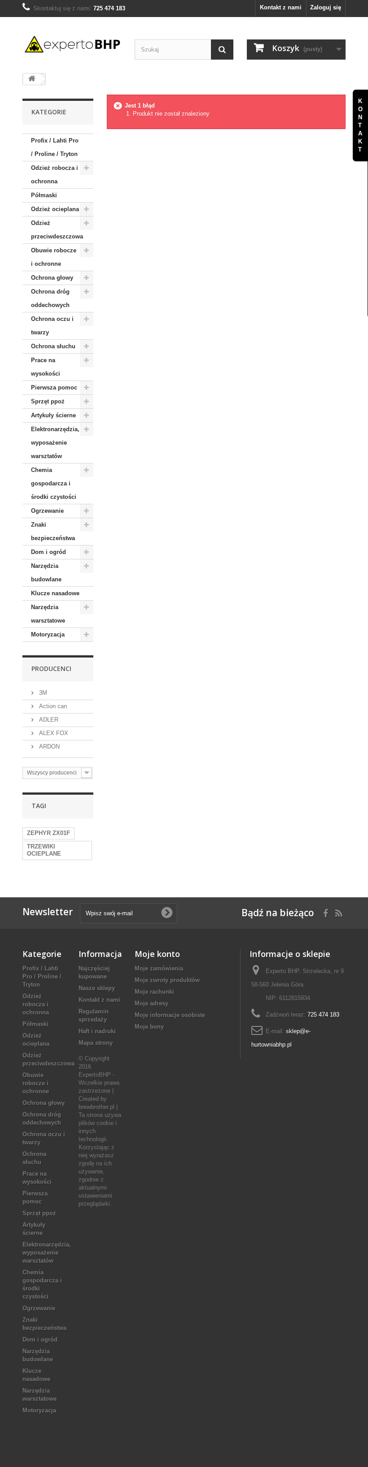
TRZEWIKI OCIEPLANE (44, 850)
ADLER (47, 719)
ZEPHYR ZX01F (48, 833)
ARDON (48, 746)
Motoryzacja (48, 634)
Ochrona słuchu (53, 346)
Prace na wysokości (45, 367)
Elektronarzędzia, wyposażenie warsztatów (55, 442)
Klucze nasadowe (55, 593)
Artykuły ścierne (53, 415)
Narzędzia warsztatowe (48, 614)
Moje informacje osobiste (170, 1015)
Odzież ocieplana (55, 209)
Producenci (51, 668)
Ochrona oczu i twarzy (52, 326)
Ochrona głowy (52, 277)
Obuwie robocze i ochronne (53, 257)
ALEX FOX (52, 733)
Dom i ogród (48, 552)
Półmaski (44, 195)
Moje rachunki (154, 991)
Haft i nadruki (97, 1031)
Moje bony (149, 1026)
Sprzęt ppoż (48, 401)
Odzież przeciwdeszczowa (57, 230)
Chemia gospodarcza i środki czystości (53, 483)
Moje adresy (151, 1003)
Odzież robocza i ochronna (54, 174)
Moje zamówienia (159, 968)
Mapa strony (96, 1042)
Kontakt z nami (281, 7)
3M (42, 692)
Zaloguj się (325, 7)
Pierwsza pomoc (54, 387)
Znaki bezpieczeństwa (53, 531)
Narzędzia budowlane (46, 573)
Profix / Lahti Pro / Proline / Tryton (55, 147)
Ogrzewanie (47, 510)
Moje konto (157, 953)
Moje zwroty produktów (167, 980)
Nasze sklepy (97, 988)
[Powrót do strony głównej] (31, 79)
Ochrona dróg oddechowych (50, 298)
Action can (52, 706)
